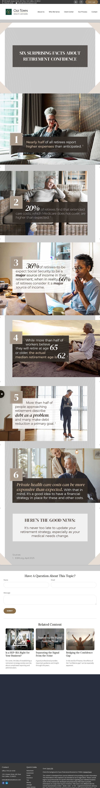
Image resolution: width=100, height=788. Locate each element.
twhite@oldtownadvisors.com (27, 3)
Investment (30, 773)
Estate (28, 775)
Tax (27, 780)
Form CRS (50, 768)
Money (28, 782)
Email (53, 580)
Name (6, 580)
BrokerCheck (87, 772)
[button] (41, 12)
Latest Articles (30, 787)
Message (7, 593)
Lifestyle (29, 785)
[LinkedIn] (76, 2)
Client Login (91, 2)
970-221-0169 (8, 3)
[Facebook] (81, 2)
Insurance (29, 778)
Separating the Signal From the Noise (47, 654)
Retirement (29, 771)
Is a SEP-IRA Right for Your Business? (18, 654)
